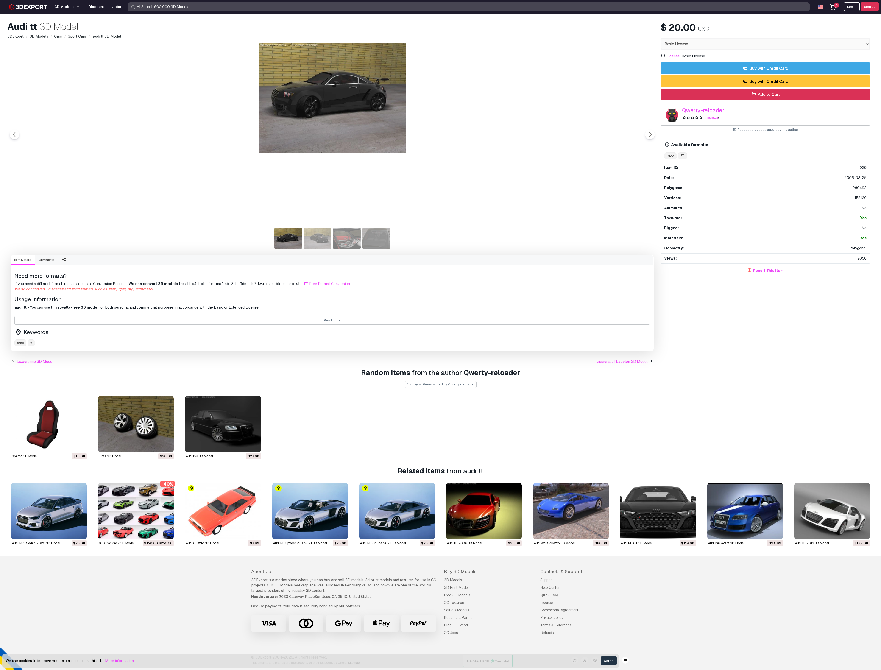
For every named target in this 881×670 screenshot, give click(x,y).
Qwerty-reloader (703, 110)
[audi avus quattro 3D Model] (571, 511)
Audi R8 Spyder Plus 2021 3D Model (300, 543)
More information (119, 660)
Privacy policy (551, 617)
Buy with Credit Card (768, 68)
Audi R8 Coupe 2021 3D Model (383, 543)
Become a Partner (459, 617)
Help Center (550, 587)
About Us (261, 572)
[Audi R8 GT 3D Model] (658, 511)
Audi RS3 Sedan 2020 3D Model (36, 543)
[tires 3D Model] (136, 424)
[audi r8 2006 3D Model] (484, 511)
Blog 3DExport (456, 625)
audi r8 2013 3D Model (812, 543)
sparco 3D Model (24, 456)
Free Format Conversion (329, 283)
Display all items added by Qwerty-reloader (440, 384)
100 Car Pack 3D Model (116, 543)
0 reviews (711, 118)
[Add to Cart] (71, 446)
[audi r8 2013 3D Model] (832, 511)
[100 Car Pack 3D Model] (136, 511)
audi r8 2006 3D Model (464, 543)
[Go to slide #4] (376, 238)
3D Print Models (457, 587)
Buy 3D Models (460, 572)
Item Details (22, 260)
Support (546, 580)
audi (20, 343)
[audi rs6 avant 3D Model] (745, 511)
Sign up (869, 7)
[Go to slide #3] (347, 238)
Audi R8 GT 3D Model (636, 543)
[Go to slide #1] (288, 238)
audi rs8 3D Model (199, 456)
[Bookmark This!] (80, 446)
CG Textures (454, 602)
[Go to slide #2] (317, 238)
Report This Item (768, 270)
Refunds (547, 632)
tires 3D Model (110, 456)
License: (673, 56)
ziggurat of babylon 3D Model (622, 361)
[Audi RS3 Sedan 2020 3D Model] (49, 511)
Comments (46, 260)
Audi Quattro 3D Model (202, 543)
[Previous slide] (14, 134)
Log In (851, 7)
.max (670, 156)
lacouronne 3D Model (35, 361)
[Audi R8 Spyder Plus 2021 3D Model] (310, 511)
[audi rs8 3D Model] (223, 424)
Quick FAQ (549, 595)
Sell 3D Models (456, 610)
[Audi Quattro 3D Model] (223, 511)
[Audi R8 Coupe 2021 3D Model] (397, 511)
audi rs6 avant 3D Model (726, 543)
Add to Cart (768, 94)
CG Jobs (451, 632)
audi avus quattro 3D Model (554, 543)
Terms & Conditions (555, 625)
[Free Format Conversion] (682, 156)
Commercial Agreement (559, 610)
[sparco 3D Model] (49, 424)
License (546, 602)
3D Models (453, 580)
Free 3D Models (457, 595)
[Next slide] (650, 134)
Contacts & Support (561, 572)
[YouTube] (625, 660)
